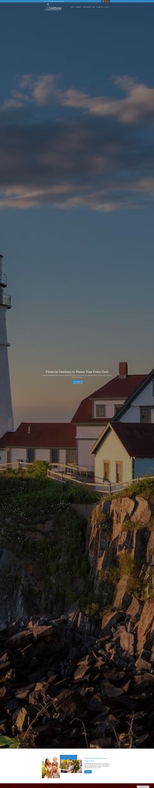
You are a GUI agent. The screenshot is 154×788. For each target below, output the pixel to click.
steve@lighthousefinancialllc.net (58, 1)
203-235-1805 (47, 1)
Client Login (106, 1)
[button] (72, 7)
